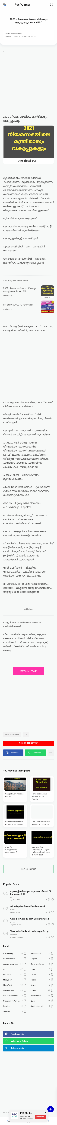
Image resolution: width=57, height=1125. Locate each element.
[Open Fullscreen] (51, 4)
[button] (4, 4)
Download (28, 671)
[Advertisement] (28, 86)
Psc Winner (22, 5)
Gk (26, 734)
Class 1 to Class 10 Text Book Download (29, 918)
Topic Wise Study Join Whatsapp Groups (29, 931)
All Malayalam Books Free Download (27, 906)
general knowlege (12, 734)
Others (12, 910)
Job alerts (13, 935)
